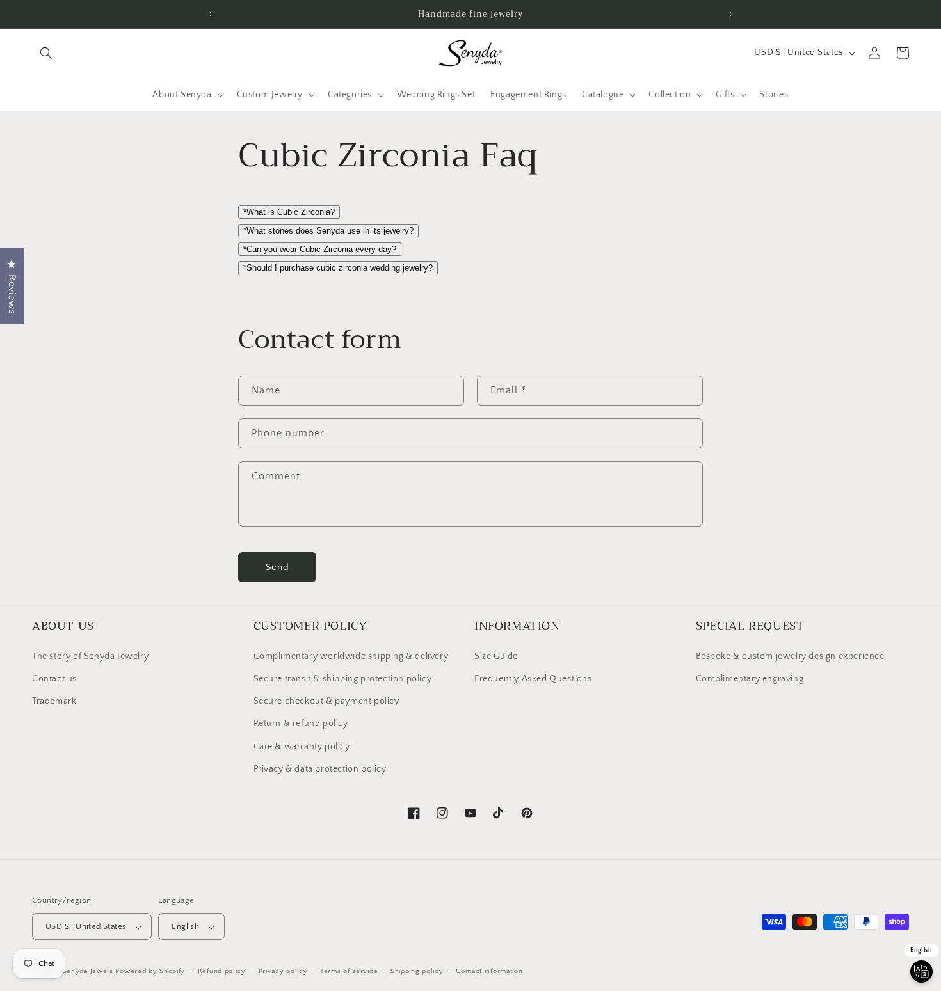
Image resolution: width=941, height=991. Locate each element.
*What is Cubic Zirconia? (289, 212)
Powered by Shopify (150, 972)
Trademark (54, 700)
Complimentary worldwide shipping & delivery (351, 656)
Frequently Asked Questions (533, 678)
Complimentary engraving (750, 678)
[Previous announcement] (210, 14)
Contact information (489, 971)
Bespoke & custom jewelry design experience (790, 656)
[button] (46, 53)
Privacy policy (283, 971)
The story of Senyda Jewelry (90, 656)
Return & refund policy (300, 723)
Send (277, 566)
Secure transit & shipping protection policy (342, 678)
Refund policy (222, 971)
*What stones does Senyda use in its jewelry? (328, 230)
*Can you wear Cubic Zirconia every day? (319, 249)
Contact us (54, 678)
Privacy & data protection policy (320, 768)
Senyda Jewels (88, 972)
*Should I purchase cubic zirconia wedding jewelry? (338, 268)
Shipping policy (417, 971)
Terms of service (349, 971)
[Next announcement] (731, 14)
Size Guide (496, 656)
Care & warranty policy (301, 746)
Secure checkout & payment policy (326, 700)
